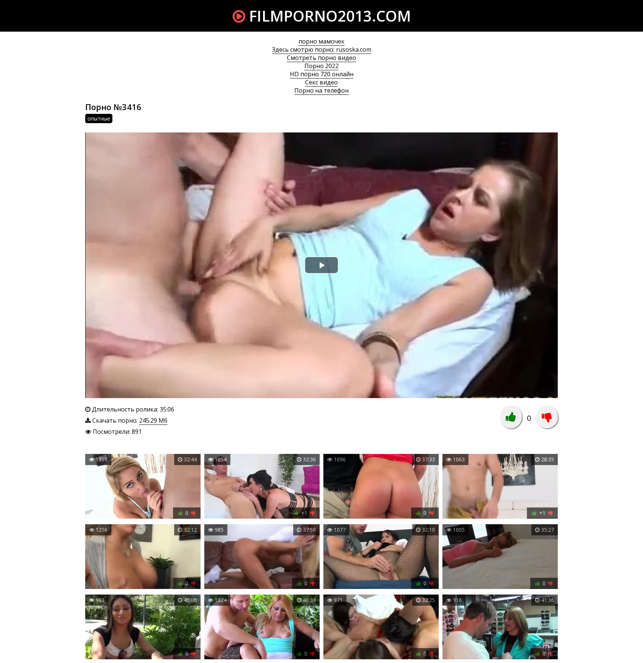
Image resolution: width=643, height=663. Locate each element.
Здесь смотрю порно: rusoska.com (321, 49)
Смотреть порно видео (321, 58)
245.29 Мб (153, 420)
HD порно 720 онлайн (322, 74)
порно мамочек (321, 41)
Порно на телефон (321, 90)
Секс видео (321, 82)
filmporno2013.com (328, 16)
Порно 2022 (321, 66)
